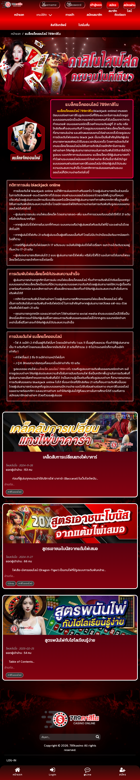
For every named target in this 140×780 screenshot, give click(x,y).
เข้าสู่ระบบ (96, 5)
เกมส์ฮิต (41, 14)
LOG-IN (11, 760)
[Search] (97, 736)
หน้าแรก (16, 33)
